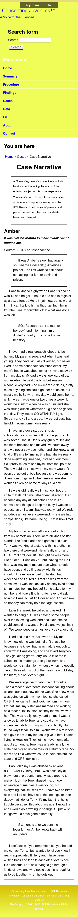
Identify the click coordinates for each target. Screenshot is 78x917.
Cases (8, 100)
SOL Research (59, 891)
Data (6, 109)
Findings (9, 92)
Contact (9, 133)
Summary (10, 76)
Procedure (11, 84)
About (7, 125)
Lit (5, 117)
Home (7, 68)
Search (13, 39)
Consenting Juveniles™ (28, 10)
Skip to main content (39, 5)
